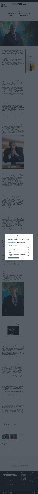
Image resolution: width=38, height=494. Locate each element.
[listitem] (19, 245)
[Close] (32, 235)
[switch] (28, 247)
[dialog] (19, 247)
